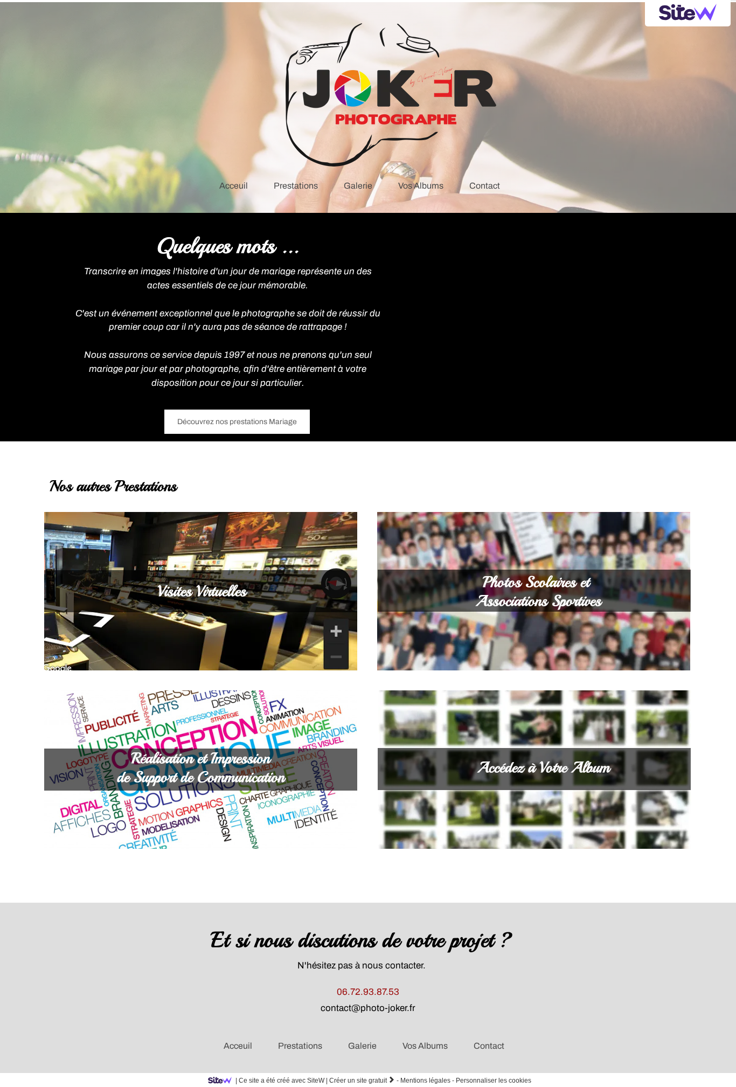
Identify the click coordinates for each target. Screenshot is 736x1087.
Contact (489, 1045)
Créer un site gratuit (362, 1080)
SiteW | (281, 1080)
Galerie (362, 1045)
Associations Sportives (538, 600)
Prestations (300, 1045)
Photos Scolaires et (538, 581)
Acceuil (238, 1045)
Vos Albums (425, 1045)
